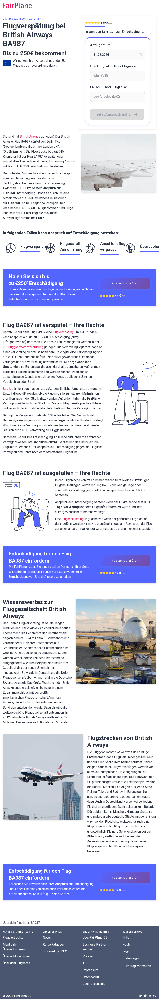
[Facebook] (145, 995)
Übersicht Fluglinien (16, 923)
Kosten (127, 944)
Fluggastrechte (13, 937)
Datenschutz (91, 977)
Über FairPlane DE (95, 937)
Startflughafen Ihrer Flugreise (113, 66)
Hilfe (126, 937)
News (47, 937)
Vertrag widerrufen (138, 966)
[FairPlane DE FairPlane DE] (17, 5)
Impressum (90, 970)
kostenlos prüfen (125, 283)
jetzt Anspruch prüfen (115, 114)
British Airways (30, 136)
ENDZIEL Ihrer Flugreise (108, 87)
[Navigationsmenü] (151, 5)
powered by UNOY (55, 951)
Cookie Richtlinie (94, 984)
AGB (85, 963)
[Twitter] (140, 995)
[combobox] (117, 76)
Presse (88, 956)
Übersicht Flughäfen (16, 963)
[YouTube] (149, 995)
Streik (7, 388)
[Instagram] (154, 995)
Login (126, 951)
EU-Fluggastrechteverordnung (23, 347)
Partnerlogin (131, 958)
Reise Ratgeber (53, 944)
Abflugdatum (100, 45)
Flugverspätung (63, 332)
